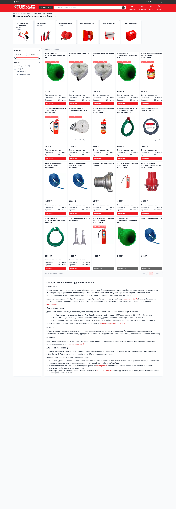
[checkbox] (15, 66)
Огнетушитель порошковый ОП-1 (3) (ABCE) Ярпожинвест (151, 55)
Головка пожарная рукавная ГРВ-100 (103, 164)
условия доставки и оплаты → (112, 323)
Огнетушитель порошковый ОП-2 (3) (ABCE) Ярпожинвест (103, 110)
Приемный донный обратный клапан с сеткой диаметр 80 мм (151, 165)
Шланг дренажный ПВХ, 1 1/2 (151, 218)
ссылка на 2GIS (130, 299)
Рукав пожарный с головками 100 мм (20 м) (78, 109)
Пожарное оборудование (42, 13)
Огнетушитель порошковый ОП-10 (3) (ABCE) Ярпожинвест (103, 220)
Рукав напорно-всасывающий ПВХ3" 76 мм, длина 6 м (55, 220)
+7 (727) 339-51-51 (104, 371)
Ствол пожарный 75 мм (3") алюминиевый (79, 219)
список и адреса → (76, 344)
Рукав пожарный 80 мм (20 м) (79, 54)
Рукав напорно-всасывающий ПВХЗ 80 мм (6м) (55, 55)
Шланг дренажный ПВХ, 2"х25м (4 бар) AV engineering (54, 165)
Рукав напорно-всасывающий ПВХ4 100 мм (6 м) (127, 55)
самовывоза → (52, 304)
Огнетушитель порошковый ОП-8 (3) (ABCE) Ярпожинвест (127, 165)
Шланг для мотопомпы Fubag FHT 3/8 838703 (149, 109)
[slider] (15, 57)
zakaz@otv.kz (101, 366)
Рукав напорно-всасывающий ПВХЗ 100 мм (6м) (127, 220)
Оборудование (25, 13)
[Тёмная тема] (161, 1)
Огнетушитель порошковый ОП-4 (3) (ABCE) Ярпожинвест (55, 110)
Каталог (16, 13)
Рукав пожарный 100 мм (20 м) (103, 54)
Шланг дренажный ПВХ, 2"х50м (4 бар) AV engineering (78, 165)
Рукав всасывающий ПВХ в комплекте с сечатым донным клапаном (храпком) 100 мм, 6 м (127, 111)
